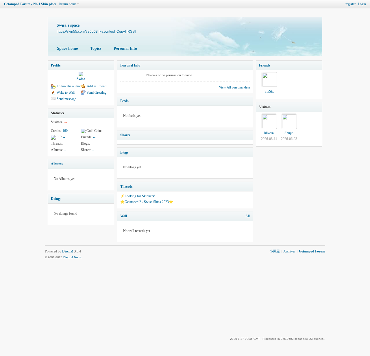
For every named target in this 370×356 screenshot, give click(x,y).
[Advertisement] (277, 295)
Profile (55, 65)
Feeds (124, 101)
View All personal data (234, 87)
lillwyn (269, 133)
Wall (123, 216)
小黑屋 (274, 251)
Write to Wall (66, 93)
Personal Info (125, 48)
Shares (125, 135)
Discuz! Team (72, 257)
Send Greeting (96, 93)
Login (362, 4)
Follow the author (69, 86)
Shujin (288, 133)
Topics (95, 48)
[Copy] (121, 31)
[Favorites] (107, 31)
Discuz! (67, 251)
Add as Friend (96, 86)
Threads (126, 187)
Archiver (289, 251)
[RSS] (131, 31)
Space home (67, 48)
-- (104, 131)
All (247, 216)
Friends (264, 65)
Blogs (124, 152)
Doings (56, 199)
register (350, 4)
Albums (57, 164)
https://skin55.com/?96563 (77, 31)
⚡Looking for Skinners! (137, 196)
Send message (66, 99)
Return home (67, 4)
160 (65, 131)
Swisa (81, 79)
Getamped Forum (312, 251)
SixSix (269, 91)
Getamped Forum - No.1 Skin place (30, 4)
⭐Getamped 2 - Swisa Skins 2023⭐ (146, 202)
